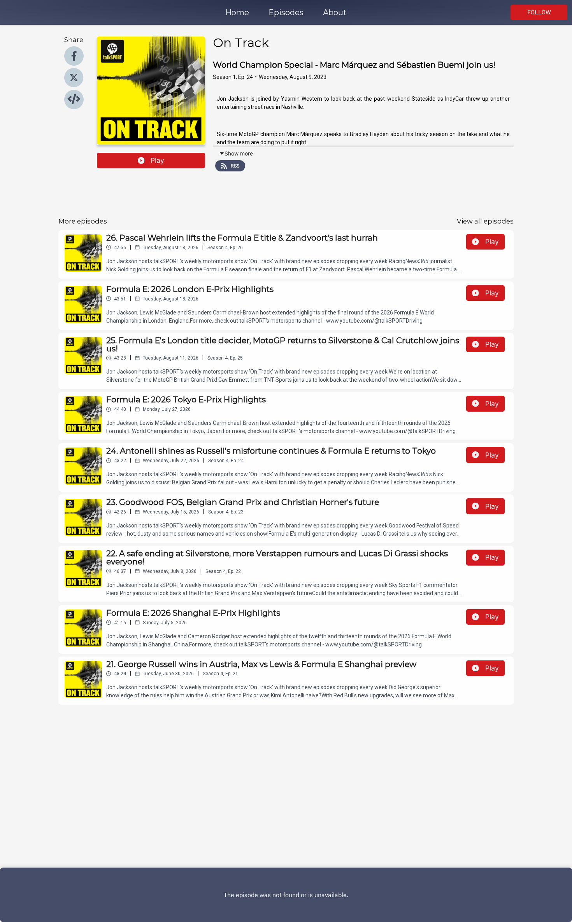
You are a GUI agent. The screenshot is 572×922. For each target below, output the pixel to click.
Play (157, 160)
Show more (239, 153)
